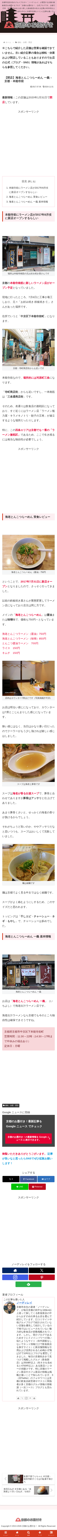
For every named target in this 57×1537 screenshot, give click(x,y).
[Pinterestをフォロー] (42, 1277)
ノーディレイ (24, 1302)
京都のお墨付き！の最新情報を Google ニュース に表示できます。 (29, 1138)
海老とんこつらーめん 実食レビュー (28, 197)
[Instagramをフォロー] (15, 1277)
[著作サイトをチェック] (15, 1270)
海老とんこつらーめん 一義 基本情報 (28, 201)
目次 (24, 181)
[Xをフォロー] (42, 1270)
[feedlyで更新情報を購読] (28, 1284)
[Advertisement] (28, 142)
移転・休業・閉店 (12, 1105)
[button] (51, 826)
